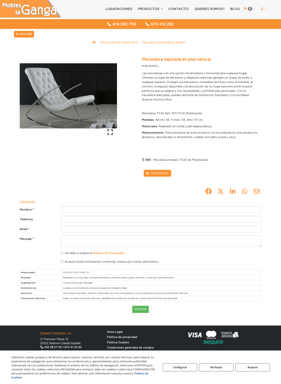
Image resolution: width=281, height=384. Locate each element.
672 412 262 (162, 24)
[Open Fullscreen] (110, 132)
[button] (31, 9)
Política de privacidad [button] (122, 337)
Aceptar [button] (253, 367)
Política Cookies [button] (118, 342)
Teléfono (26, 219)
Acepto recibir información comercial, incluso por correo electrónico (112, 261)
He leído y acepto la (94, 253)
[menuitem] (119, 9)
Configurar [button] (180, 367)
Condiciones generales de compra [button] (130, 347)
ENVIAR (140, 309)
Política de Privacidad (108, 253)
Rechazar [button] (216, 367)
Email (25, 229)
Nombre (27, 209)
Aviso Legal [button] (115, 332)
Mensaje (27, 239)
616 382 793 (124, 24)
